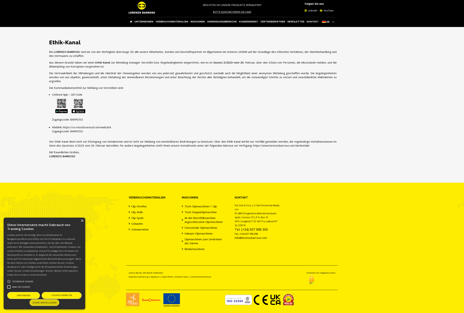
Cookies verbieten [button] (61, 295)
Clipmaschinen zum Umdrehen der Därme (203, 241)
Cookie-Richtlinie (38, 274)
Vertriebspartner (272, 21)
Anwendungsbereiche (222, 21)
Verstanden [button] (23, 295)
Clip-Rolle (137, 212)
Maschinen (197, 21)
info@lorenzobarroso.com (251, 238)
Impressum (154, 277)
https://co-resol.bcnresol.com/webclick (87, 127)
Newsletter (295, 21)
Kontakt (313, 21)
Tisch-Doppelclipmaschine (201, 212)
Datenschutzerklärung (138, 277)
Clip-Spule (137, 218)
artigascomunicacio (327, 273)
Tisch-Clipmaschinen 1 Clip (201, 206)
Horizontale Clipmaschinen (201, 227)
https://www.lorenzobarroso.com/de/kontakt (281, 145)
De (328, 21)
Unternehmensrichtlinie (200, 277)
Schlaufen (137, 223)
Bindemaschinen (195, 249)
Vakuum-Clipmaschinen (199, 233)
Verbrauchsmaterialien (172, 21)
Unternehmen (143, 21)
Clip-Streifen (139, 206)
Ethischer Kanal (181, 277)
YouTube (328, 10)
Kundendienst (248, 21)
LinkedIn (312, 10)
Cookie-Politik (167, 277)
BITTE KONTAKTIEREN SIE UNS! (232, 12)
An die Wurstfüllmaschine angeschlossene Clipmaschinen (204, 220)
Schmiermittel (139, 229)
